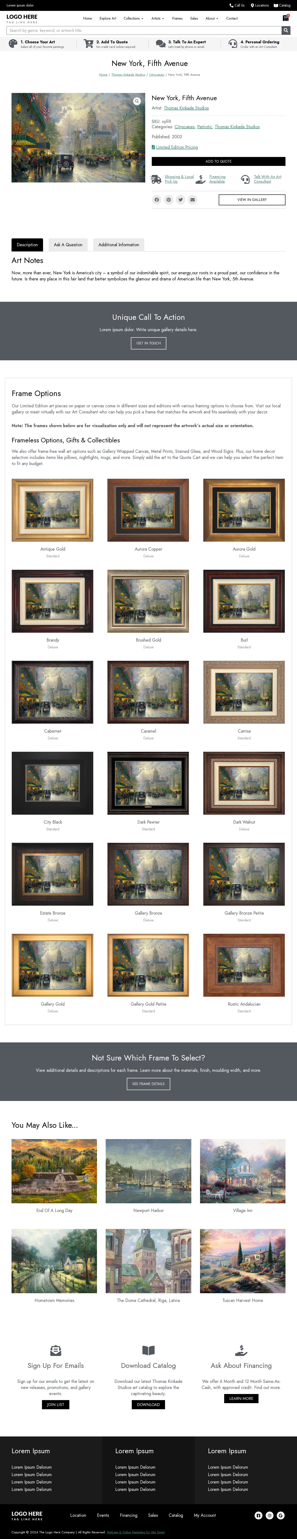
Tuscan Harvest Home (242, 1300)
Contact (232, 18)
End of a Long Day (54, 1210)
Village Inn (242, 1210)
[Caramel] (148, 692)
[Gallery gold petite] (148, 965)
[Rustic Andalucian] (244, 965)
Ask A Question (68, 245)
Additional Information (118, 245)
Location (78, 1515)
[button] (137, 101)
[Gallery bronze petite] (244, 874)
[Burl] (244, 601)
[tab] (27, 244)
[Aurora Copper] (148, 510)
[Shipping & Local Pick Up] (156, 179)
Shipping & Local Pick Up (179, 179)
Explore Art (108, 18)
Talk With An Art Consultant (267, 179)
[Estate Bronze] (52, 874)
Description (27, 245)
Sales (194, 18)
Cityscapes (156, 74)
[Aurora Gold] (244, 510)
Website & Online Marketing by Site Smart (136, 1532)
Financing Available (217, 179)
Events (103, 1515)
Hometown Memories (54, 1300)
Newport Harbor (148, 1210)
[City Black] (52, 783)
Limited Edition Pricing (177, 147)
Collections (132, 18)
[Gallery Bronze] (148, 874)
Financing (128, 1515)
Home (87, 18)
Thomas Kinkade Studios (128, 74)
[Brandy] (52, 601)
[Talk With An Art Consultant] (245, 179)
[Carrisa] (244, 692)
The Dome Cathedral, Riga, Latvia (148, 1300)
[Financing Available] (200, 179)
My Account (205, 1515)
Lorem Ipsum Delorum (32, 1467)
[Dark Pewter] (148, 783)
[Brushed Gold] (148, 601)
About (210, 18)
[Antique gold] (52, 510)
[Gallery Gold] (52, 965)
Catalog (176, 1515)
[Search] (286, 30)
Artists (156, 18)
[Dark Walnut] (244, 783)
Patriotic (204, 127)
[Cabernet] (52, 692)
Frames (177, 18)
